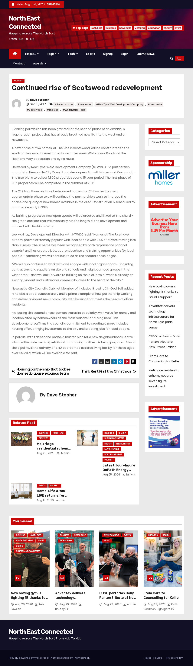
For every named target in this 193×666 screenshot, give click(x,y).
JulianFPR (128, 474)
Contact (19, 63)
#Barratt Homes (63, 104)
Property (18, 80)
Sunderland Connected (28, 551)
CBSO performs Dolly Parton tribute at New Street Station (164, 341)
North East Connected (41, 632)
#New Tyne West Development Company (119, 104)
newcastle (125, 28)
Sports (90, 54)
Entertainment (111, 535)
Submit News (146, 54)
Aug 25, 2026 (111, 474)
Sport (41, 540)
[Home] (15, 54)
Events (42, 485)
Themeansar (81, 658)
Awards (38, 63)
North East (96, 28)
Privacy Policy (174, 658)
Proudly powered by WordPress (28, 658)
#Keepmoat (85, 104)
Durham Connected (114, 438)
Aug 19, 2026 (45, 500)
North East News (113, 454)
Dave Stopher (39, 99)
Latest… (31, 54)
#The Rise (52, 109)
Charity (122, 433)
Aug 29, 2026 (46, 453)
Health (165, 535)
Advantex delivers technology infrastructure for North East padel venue (162, 317)
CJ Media (63, 453)
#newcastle (155, 104)
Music (107, 540)
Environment (123, 443)
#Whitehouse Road (74, 109)
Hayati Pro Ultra (153, 658)
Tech (72, 54)
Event (178, 28)
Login (124, 54)
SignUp (108, 54)
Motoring (140, 28)
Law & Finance (111, 449)
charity (168, 28)
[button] (171, 58)
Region (52, 54)
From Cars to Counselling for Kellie (161, 595)
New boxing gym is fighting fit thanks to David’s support (163, 291)
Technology (66, 540)
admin (60, 500)
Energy (108, 443)
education (154, 28)
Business (111, 28)
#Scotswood (34, 109)
